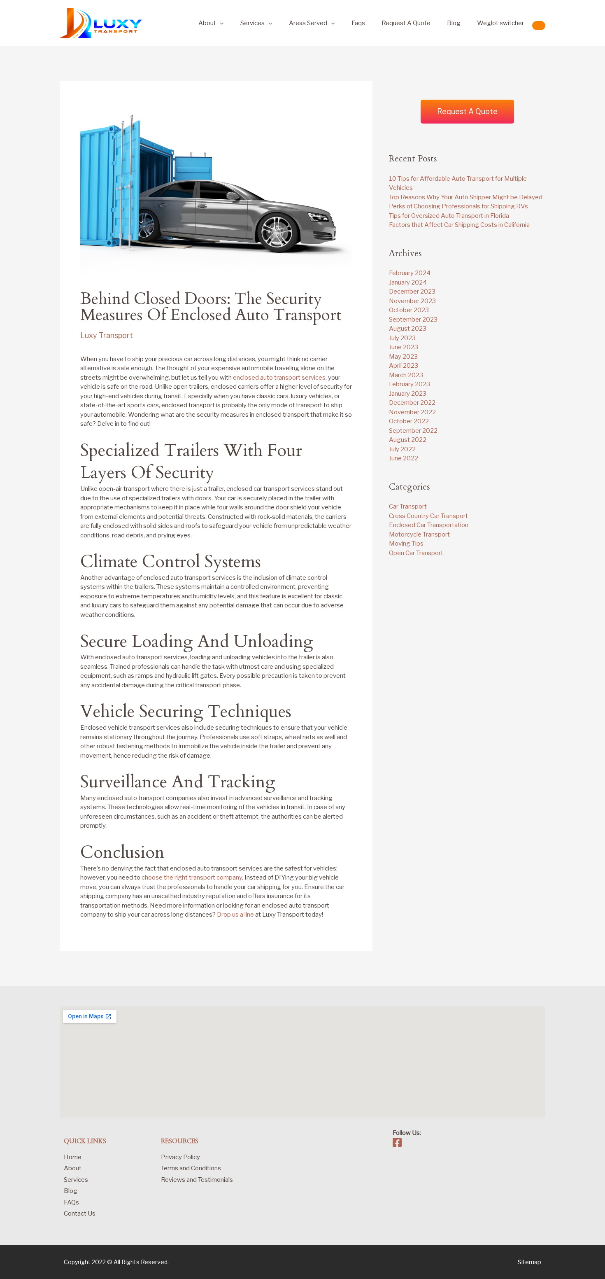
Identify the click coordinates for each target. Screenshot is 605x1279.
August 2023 (407, 328)
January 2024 (408, 282)
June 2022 (403, 458)
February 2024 (409, 273)
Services (252, 23)
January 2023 (407, 393)
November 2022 (412, 412)
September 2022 (413, 430)
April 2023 (403, 365)
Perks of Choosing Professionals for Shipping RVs (458, 206)
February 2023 (409, 384)
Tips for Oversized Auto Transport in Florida (449, 215)
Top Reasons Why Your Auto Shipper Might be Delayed (465, 197)
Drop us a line (235, 914)
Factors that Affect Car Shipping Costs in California (459, 225)
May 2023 (403, 356)
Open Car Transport (416, 553)
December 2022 (412, 402)
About (207, 23)
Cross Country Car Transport (428, 516)
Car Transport (408, 506)
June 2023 (403, 347)
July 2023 (402, 338)
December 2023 (412, 291)
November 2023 (412, 301)
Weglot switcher (500, 23)
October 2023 (409, 310)
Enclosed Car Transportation (428, 525)
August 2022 (407, 439)
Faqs (358, 23)
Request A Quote (406, 23)
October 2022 (409, 421)
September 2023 (413, 319)
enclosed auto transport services (279, 377)
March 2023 (406, 375)
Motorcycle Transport (419, 534)
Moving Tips (406, 543)
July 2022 (402, 449)
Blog (454, 23)
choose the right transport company (192, 877)
